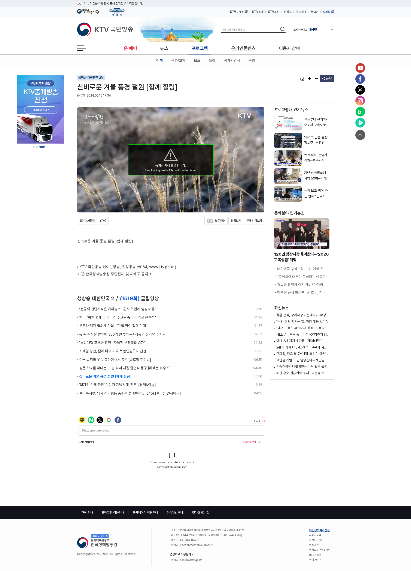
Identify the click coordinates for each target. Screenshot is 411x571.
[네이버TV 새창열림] (360, 123)
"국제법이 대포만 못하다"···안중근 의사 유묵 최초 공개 (302, 277)
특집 (212, 60)
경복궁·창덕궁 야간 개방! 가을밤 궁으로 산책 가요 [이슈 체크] (302, 285)
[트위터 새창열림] (360, 90)
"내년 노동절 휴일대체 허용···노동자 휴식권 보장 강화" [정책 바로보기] (302, 328)
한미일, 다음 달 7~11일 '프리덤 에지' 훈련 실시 (302, 354)
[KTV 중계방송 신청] (40, 109)
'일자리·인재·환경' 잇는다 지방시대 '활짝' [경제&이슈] (117, 385)
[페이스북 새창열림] (360, 79)
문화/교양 (178, 60)
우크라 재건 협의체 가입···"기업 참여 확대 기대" (113, 326)
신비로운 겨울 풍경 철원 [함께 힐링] (105, 376)
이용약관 (314, 545)
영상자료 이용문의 (180, 554)
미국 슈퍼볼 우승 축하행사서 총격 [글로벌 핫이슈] (115, 359)
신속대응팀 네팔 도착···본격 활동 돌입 (301, 367)
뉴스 (164, 48)
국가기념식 (232, 60)
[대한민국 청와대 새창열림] (117, 10)
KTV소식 (273, 12)
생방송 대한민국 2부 (91, 78)
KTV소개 (258, 12)
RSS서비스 (315, 554)
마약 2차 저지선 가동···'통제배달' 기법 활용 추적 (302, 341)
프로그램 (200, 48)
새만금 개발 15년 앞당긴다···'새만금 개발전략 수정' (302, 360)
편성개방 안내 (175, 513)
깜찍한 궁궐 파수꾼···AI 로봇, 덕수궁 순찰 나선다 (302, 293)
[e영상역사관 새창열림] (88, 11)
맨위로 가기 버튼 (360, 135)
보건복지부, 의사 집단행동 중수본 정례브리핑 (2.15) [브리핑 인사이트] (130, 393)
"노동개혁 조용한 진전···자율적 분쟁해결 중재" (112, 343)
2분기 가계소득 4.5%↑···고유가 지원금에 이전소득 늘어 (302, 347)
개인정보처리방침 (319, 530)
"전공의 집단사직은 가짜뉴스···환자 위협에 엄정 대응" (117, 309)
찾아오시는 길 (200, 513)
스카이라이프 (305, 30)
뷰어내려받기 (316, 559)
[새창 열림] (302, 78)
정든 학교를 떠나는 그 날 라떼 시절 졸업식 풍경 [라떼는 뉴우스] (125, 368)
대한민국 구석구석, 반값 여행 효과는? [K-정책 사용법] (302, 269)
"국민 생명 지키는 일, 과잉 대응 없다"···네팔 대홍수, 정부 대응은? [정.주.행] (302, 322)
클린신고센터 (316, 540)
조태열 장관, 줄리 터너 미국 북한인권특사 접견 (112, 351)
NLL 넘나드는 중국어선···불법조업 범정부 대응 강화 (302, 334)
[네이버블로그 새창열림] (360, 112)
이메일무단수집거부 (319, 549)
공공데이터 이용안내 (145, 513)
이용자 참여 (289, 48)
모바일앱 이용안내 (113, 513)
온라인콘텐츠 (243, 48)
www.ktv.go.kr (161, 267)
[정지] (47, 147)
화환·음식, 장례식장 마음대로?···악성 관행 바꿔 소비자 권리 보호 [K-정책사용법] (302, 315)
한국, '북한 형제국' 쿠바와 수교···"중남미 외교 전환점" (117, 317)
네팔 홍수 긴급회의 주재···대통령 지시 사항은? (302, 373)
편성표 (288, 12)
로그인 (315, 12)
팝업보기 (236, 220)
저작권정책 (315, 535)
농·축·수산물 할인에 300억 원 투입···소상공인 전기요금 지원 (122, 334)
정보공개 (301, 12)
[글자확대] (309, 78)
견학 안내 (87, 513)
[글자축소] (316, 78)
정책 (159, 60)
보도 (197, 60)
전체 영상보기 (254, 220)
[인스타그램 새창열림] (360, 101)
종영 (252, 60)
